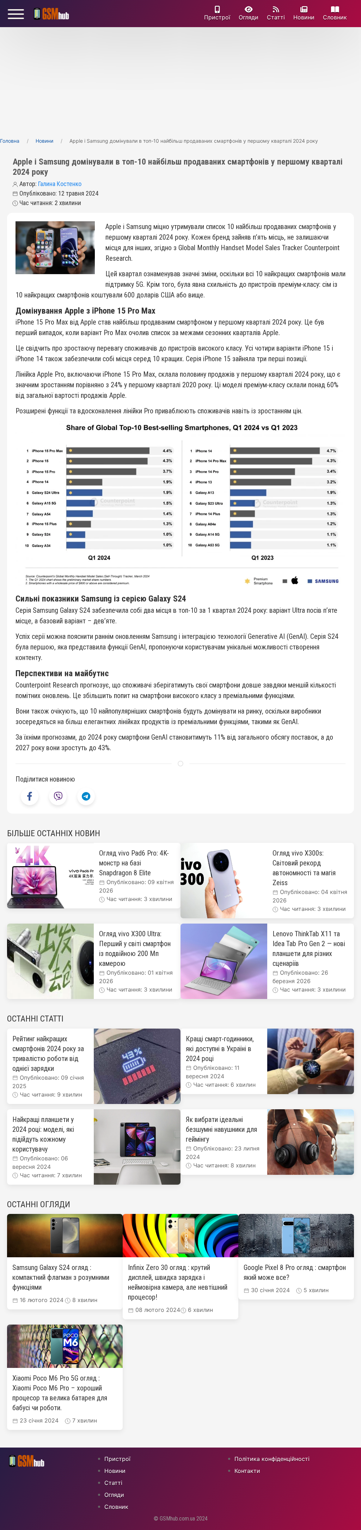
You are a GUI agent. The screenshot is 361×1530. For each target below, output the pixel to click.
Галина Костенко (59, 183)
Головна (9, 141)
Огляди (248, 17)
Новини (303, 17)
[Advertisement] (180, 80)
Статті (276, 17)
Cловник (335, 17)
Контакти (247, 1470)
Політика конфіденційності (272, 1458)
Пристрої (217, 17)
